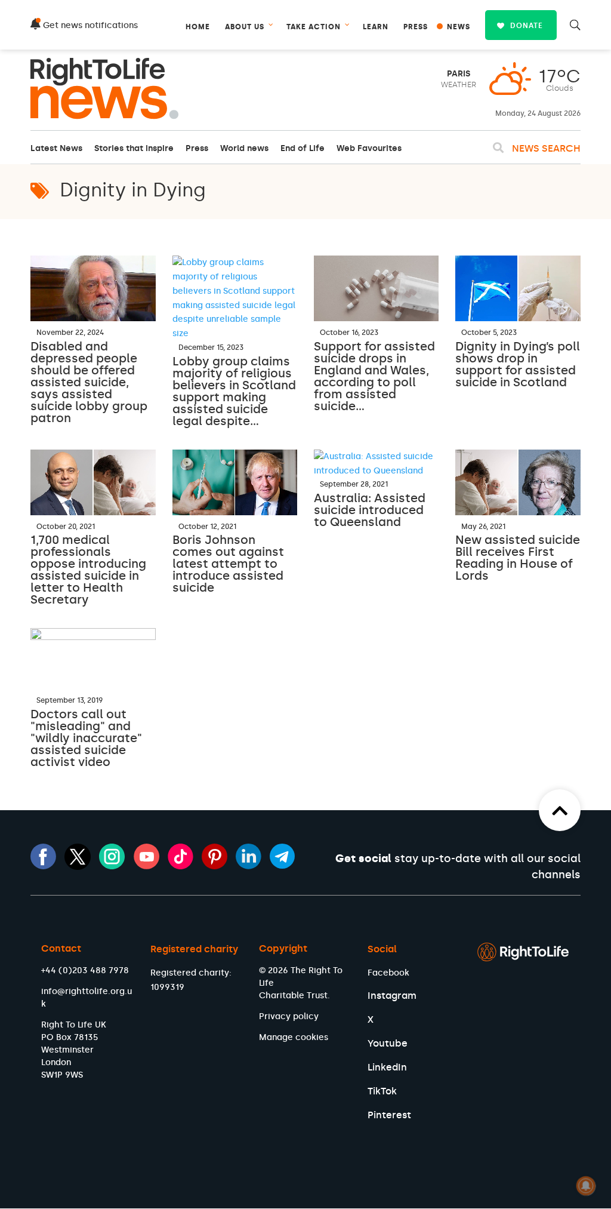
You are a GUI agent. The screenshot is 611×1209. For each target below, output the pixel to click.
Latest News (56, 148)
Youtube (388, 1043)
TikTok (382, 1091)
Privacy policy (289, 1016)
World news (244, 148)
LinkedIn (387, 1067)
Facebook (388, 973)
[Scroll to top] (560, 810)
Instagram (392, 995)
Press (197, 148)
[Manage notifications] (585, 1185)
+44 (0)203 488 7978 (85, 970)
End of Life (302, 148)
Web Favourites (369, 148)
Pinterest (389, 1115)
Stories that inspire (134, 148)
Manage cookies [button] (293, 1037)
